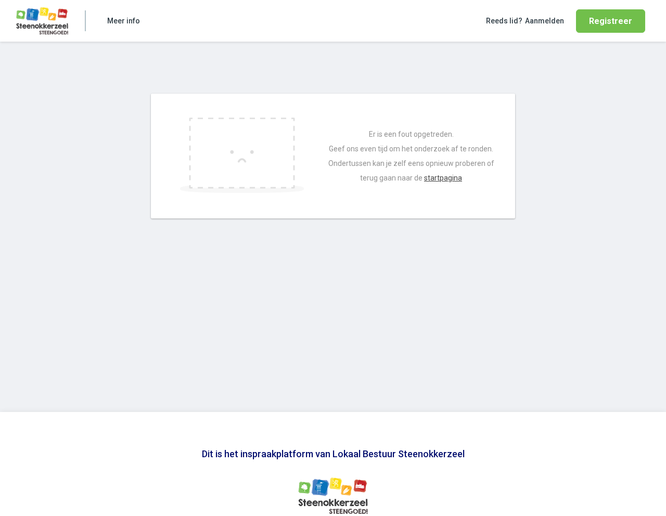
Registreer (610, 21)
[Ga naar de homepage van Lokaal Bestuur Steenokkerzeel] (42, 21)
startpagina (443, 178)
